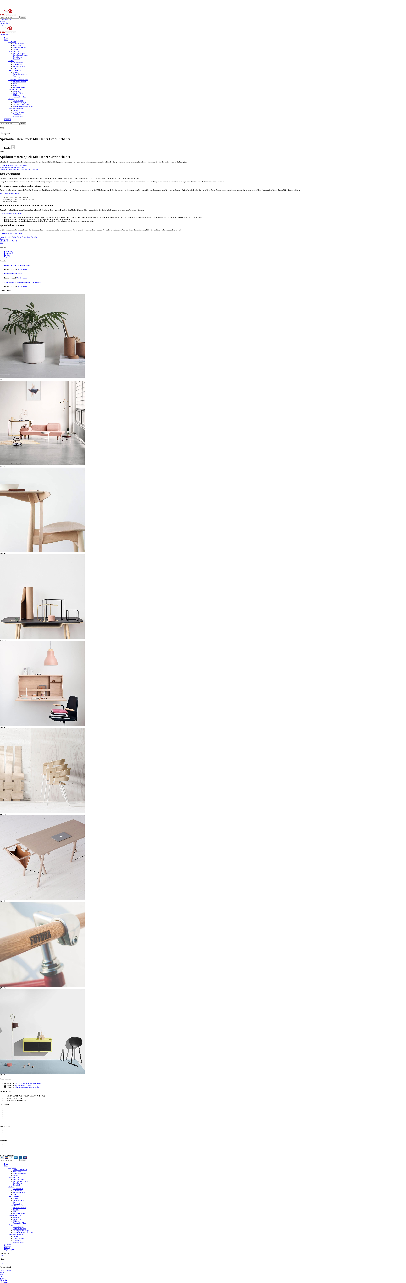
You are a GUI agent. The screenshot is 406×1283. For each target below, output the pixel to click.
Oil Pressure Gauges (19, 103)
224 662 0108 (10, 2)
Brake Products (13, 51)
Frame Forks (17, 114)
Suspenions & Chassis (15, 108)
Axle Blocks (17, 45)
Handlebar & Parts (19, 66)
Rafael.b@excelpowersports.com (18, 6)
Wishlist (7, 1146)
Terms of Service (10, 1152)
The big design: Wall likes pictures (26, 1085)
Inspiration (7, 257)
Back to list (4, 239)
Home (2, 132)
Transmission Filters (19, 97)
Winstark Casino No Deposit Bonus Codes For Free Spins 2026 (22, 282)
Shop (6, 1132)
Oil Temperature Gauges (21, 104)
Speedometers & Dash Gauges (23, 106)
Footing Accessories (19, 47)
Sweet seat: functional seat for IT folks (27, 1083)
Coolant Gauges (18, 101)
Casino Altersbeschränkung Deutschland (13, 165)
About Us (7, 1134)
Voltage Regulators (19, 87)
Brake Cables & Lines (20, 55)
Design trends (8, 253)
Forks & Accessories (19, 112)
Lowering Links (18, 116)
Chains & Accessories (20, 74)
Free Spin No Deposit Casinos (13, 273)
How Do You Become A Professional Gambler (17, 265)
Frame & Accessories (20, 44)
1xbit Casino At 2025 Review (10, 194)
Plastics (15, 49)
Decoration (8, 251)
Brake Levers (17, 57)
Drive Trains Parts (14, 70)
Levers (15, 68)
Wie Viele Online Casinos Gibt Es (11, 233)
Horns (15, 85)
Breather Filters (18, 93)
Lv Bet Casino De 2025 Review (11, 214)
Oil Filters (16, 95)
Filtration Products (14, 89)
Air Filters (16, 91)
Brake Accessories (19, 53)
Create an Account (6, 1270)
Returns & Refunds (10, 1150)
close (1, 243)
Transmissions (17, 78)
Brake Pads (16, 59)
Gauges (11, 99)
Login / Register (9, 1250)
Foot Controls (17, 64)
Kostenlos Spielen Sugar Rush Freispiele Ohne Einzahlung (19, 169)
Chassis (15, 110)
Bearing (15, 72)
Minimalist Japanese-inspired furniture (27, 1087)
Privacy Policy (9, 1148)
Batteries (16, 83)
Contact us (7, 1136)
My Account (8, 1144)
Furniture (7, 255)
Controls (11, 61)
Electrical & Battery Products (18, 80)
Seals (14, 76)
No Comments (22, 269)
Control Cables (18, 63)
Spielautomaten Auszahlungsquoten (12, 167)
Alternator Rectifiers (19, 82)
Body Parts (12, 42)
